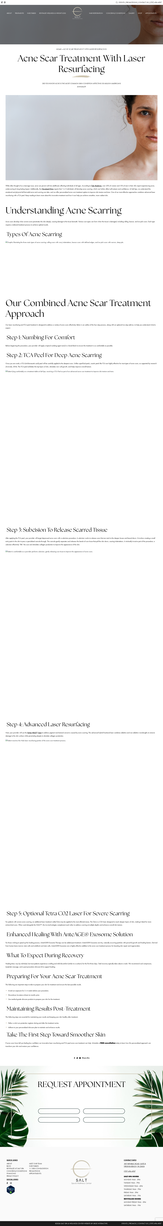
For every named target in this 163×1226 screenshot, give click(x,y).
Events (122, 2)
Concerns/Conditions (17, 1171)
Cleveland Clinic (48, 189)
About (9, 1164)
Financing (11, 1173)
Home (58, 49)
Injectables (34, 1166)
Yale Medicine (96, 186)
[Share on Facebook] (74, 1058)
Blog (9, 1166)
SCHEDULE (75, 1129)
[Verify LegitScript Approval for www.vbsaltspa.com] (17, 1189)
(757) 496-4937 (156, 2)
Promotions (131, 2)
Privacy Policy (13, 1176)
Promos (132, 1223)
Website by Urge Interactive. (96, 1223)
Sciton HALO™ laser (34, 733)
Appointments (35, 1173)
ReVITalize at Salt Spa (15, 1168)
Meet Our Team (35, 1164)
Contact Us (143, 2)
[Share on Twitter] (77, 1058)
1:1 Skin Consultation (38, 1168)
